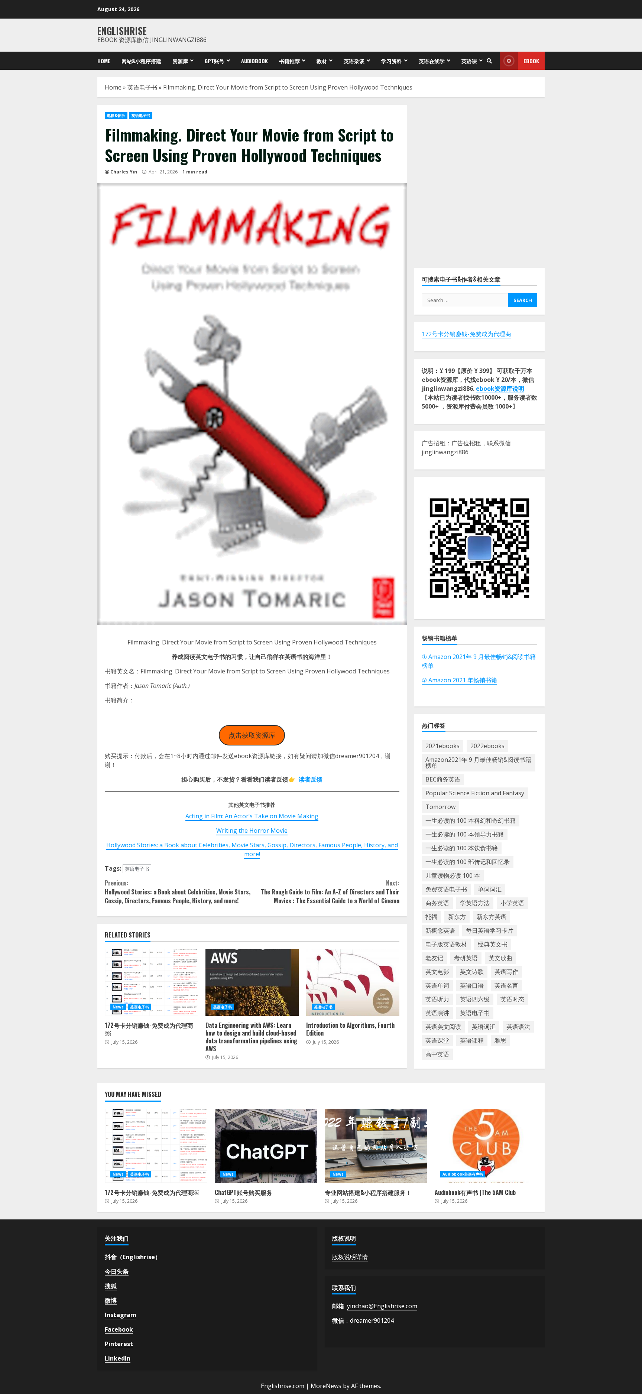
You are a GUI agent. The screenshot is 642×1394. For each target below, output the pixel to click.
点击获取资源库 (251, 735)
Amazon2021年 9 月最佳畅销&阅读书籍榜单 (478, 763)
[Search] (489, 61)
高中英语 (437, 1054)
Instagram (120, 1315)
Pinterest (119, 1344)
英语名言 (506, 985)
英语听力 (437, 999)
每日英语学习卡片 (489, 930)
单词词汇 (490, 889)
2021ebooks (442, 746)
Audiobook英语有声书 (462, 1174)
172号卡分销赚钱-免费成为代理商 (466, 334)
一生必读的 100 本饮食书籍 (461, 848)
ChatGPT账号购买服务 (266, 1146)
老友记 (434, 958)
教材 (322, 61)
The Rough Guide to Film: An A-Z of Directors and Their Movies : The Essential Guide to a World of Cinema (330, 891)
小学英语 (512, 903)
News (118, 1007)
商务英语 (437, 903)
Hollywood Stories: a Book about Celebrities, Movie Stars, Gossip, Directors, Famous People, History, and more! (252, 849)
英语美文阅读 (443, 1027)
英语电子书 (142, 87)
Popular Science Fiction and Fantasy (474, 793)
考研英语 (466, 958)
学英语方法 (475, 903)
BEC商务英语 (442, 779)
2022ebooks (487, 746)
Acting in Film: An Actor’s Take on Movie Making (251, 816)
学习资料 (391, 61)
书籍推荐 (289, 61)
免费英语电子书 (446, 889)
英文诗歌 (472, 972)
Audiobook (254, 61)
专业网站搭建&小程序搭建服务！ (376, 1146)
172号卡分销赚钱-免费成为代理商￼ (151, 982)
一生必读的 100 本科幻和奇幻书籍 (470, 820)
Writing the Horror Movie (252, 830)
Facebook (119, 1329)
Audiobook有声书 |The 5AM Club (486, 1146)
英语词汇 (484, 1027)
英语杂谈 (354, 61)
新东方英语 (491, 917)
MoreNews (326, 1386)
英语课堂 (437, 1040)
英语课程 (472, 1040)
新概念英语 (440, 930)
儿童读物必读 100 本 (452, 875)
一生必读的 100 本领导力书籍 (464, 834)
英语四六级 (475, 999)
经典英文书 (493, 944)
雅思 (500, 1040)
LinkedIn (117, 1358)
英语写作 (506, 972)
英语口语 (472, 985)
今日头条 (117, 1271)
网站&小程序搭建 (141, 61)
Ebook (531, 61)
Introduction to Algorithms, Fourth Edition (352, 982)
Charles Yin (123, 172)
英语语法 (518, 1027)
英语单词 (437, 985)
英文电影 (437, 972)
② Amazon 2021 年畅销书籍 (459, 680)
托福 (431, 917)
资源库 (180, 61)
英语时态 (512, 999)
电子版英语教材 (446, 944)
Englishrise (122, 31)
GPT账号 (214, 61)
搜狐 (111, 1286)
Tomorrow (440, 807)
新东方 (457, 917)
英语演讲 (437, 1013)
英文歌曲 (500, 958)
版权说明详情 (350, 1257)
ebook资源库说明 (500, 388)
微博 (111, 1300)
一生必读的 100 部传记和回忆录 (467, 862)
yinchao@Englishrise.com (382, 1306)
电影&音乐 (116, 115)
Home (103, 61)
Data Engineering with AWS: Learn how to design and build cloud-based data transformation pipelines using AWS (252, 982)
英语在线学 (432, 61)
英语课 (469, 61)
